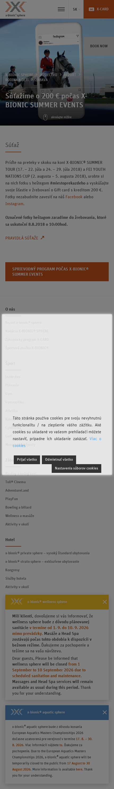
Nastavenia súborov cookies (76, 468)
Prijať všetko (27, 460)
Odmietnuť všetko (59, 460)
